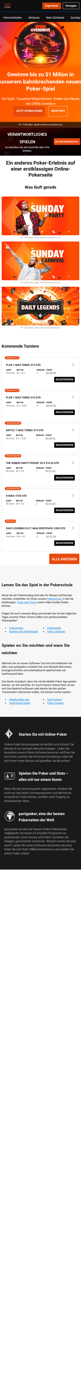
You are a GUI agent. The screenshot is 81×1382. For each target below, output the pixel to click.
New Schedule (55, 17)
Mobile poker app (19, 699)
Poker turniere (55, 703)
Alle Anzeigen (64, 559)
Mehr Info (58, 110)
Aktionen (34, 17)
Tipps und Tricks (27, 602)
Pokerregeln (16, 628)
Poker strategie (56, 631)
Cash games (54, 699)
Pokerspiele (54, 628)
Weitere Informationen (67, 141)
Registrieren (64, 379)
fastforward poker (19, 703)
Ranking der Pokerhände (23, 631)
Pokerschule (54, 598)
